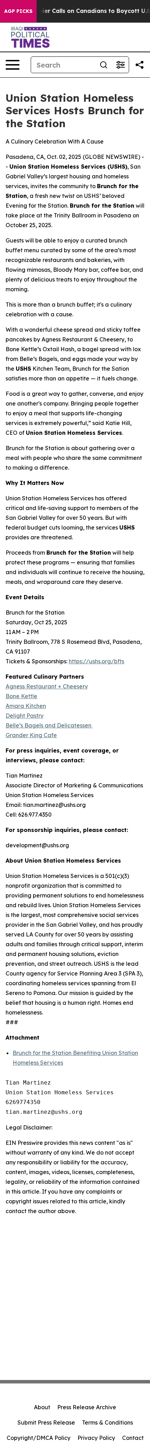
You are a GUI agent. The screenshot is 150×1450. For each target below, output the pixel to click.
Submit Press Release (46, 1422)
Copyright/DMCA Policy (38, 1437)
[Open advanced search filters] (120, 65)
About (42, 1407)
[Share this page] (139, 65)
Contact (133, 1437)
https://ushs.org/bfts (96, 661)
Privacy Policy (96, 1437)
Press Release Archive (86, 1407)
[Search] (103, 65)
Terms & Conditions (107, 1422)
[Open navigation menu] (13, 65)
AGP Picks (18, 11)
